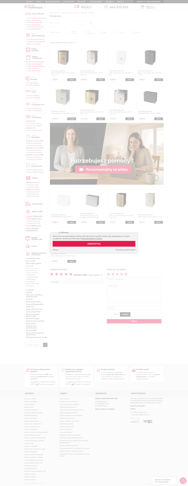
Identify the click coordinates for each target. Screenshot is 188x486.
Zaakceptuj (94, 243)
